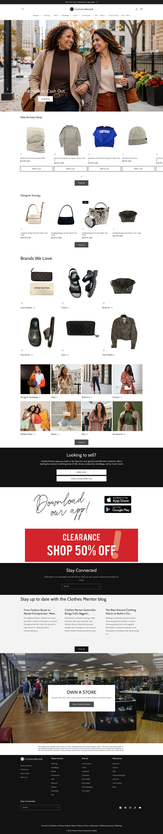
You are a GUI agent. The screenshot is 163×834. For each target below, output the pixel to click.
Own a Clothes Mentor (81, 704)
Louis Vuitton (26, 307)
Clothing (54, 764)
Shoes (54, 434)
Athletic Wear (27, 434)
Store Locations (26, 766)
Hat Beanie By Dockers (129, 158)
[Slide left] (76, 176)
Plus (83, 434)
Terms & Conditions (49, 826)
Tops (53, 397)
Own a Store (25, 773)
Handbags (55, 767)
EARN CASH (81, 472)
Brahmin (106, 307)
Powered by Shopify (90, 830)
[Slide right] (86, 176)
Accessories (118, 434)
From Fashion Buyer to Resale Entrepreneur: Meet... (40, 611)
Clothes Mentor (77, 830)
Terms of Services (91, 826)
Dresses (116, 397)
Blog (114, 787)
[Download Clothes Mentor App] (81, 521)
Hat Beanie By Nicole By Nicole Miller (32, 158)
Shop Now (45, 99)
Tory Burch (25, 355)
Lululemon (85, 771)
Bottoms (86, 397)
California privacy (106, 826)
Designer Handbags (29, 397)
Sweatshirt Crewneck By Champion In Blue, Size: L (104, 159)
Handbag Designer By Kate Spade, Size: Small (64, 234)
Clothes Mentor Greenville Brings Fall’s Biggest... (80, 611)
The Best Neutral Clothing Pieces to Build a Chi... (121, 611)
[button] (23, 9)
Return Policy (76, 826)
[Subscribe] (98, 586)
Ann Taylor (86, 791)
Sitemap (118, 826)
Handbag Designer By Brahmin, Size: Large (127, 233)
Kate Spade (86, 783)
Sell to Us (24, 777)
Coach (64, 307)
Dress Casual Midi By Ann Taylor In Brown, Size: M (70, 159)
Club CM (116, 779)
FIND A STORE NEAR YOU (81, 479)
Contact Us (25, 769)
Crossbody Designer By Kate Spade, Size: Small (34, 234)
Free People (107, 355)
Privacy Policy (64, 826)
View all (81, 183)
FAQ (114, 771)
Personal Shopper (119, 775)
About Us (116, 764)
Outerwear (55, 791)
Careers (115, 767)
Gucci (63, 355)
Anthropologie (87, 787)
